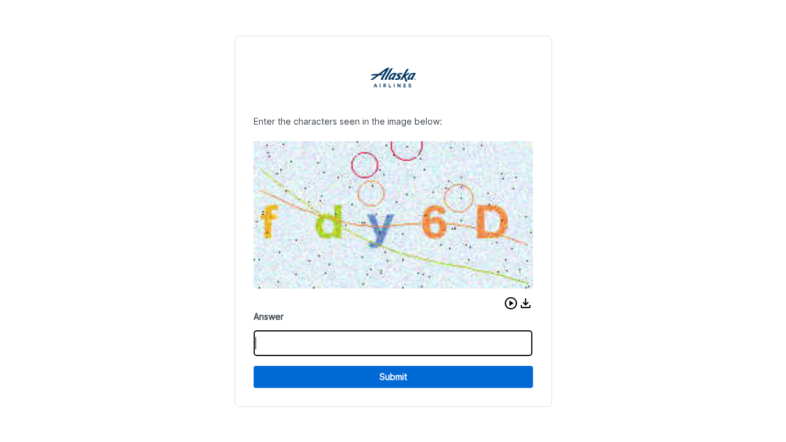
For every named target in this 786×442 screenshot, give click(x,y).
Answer (269, 316)
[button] (511, 303)
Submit (393, 376)
